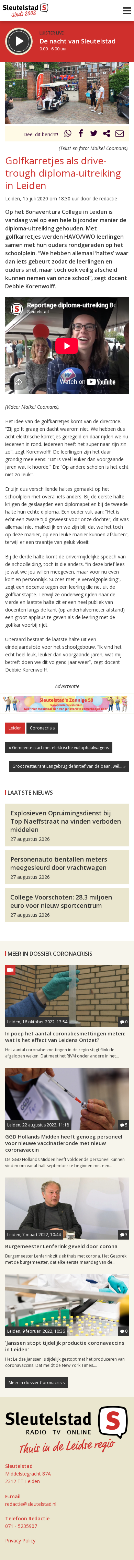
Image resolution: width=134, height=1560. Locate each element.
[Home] (25, 8)
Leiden (15, 728)
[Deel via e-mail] (119, 134)
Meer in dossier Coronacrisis (37, 1382)
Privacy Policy (20, 1540)
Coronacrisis (42, 728)
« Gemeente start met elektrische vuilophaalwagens (59, 748)
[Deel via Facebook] (81, 134)
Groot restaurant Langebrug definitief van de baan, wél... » (68, 766)
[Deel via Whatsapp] (68, 134)
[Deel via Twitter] (94, 134)
